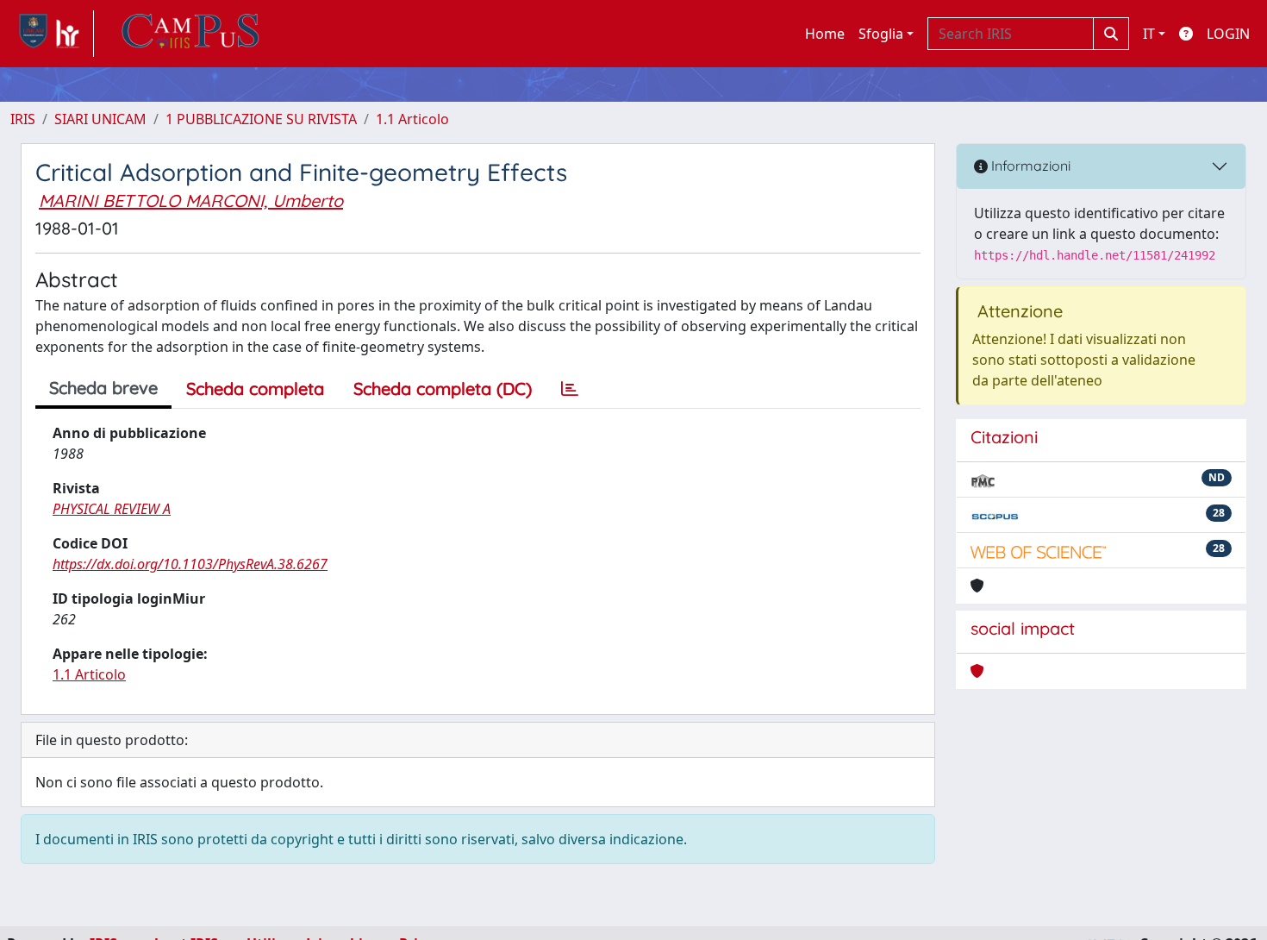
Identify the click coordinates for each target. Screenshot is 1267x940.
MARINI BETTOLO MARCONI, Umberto (191, 200)
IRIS (22, 119)
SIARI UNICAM (100, 119)
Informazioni (1029, 165)
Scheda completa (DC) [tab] (442, 388)
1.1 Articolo (412, 119)
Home (825, 33)
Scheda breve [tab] (103, 387)
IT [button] (1149, 33)
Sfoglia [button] (880, 33)
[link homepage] (52, 33)
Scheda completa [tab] (255, 388)
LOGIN (1228, 33)
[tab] (569, 389)
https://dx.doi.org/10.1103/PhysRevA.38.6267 (190, 564)
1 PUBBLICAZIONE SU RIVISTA (261, 119)
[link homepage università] (190, 33)
